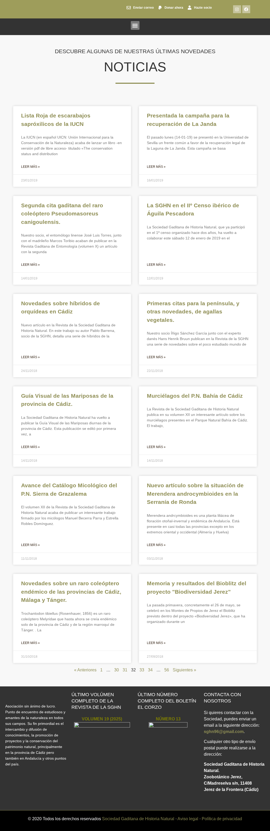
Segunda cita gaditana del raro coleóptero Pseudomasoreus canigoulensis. (62, 213)
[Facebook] (246, 9)
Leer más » (30, 167)
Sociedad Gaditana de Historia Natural (138, 819)
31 (125, 670)
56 (166, 670)
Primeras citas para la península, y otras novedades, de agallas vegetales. (193, 311)
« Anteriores (85, 670)
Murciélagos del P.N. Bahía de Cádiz (195, 396)
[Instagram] (237, 9)
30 (116, 670)
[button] (135, 25)
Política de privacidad (222, 819)
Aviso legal (187, 819)
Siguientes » (184, 670)
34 (150, 670)
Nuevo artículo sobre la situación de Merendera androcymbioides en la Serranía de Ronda (195, 493)
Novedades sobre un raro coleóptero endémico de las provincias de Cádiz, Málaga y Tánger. (71, 591)
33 (141, 670)
